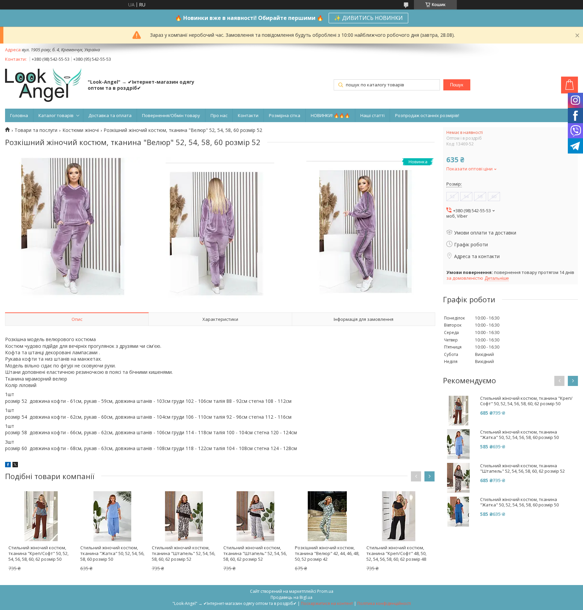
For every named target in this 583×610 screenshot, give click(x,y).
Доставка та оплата (110, 115)
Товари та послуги (36, 130)
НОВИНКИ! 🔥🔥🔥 (330, 115)
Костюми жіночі (80, 130)
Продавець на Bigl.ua (291, 597)
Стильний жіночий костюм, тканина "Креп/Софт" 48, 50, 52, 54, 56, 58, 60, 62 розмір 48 (396, 553)
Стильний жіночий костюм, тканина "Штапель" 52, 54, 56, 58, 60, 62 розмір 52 (183, 553)
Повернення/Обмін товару (171, 115)
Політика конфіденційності (384, 603)
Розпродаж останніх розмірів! (427, 115)
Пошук (456, 84)
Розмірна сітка (284, 115)
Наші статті (372, 115)
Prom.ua (325, 591)
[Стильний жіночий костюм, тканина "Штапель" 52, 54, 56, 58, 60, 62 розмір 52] (184, 516)
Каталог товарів (56, 115)
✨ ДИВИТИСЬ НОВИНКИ (368, 18)
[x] (15, 465)
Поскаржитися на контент (327, 603)
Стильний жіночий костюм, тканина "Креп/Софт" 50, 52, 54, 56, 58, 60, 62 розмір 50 (38, 553)
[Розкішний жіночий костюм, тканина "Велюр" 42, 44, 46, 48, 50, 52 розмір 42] (327, 516)
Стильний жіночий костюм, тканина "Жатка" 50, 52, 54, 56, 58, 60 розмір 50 (112, 553)
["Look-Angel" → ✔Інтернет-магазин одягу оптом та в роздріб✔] (43, 85)
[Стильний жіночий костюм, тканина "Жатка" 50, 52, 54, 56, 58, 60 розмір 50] (112, 516)
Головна (19, 115)
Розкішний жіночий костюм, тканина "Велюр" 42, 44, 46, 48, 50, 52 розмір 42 (327, 553)
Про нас (219, 115)
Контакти (248, 115)
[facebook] (8, 465)
